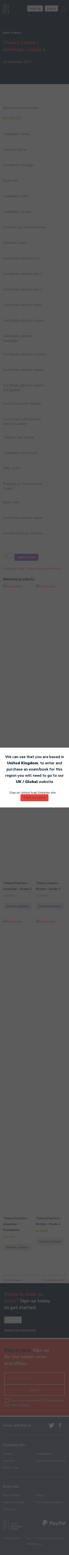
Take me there (34, 798)
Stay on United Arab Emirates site (32, 793)
